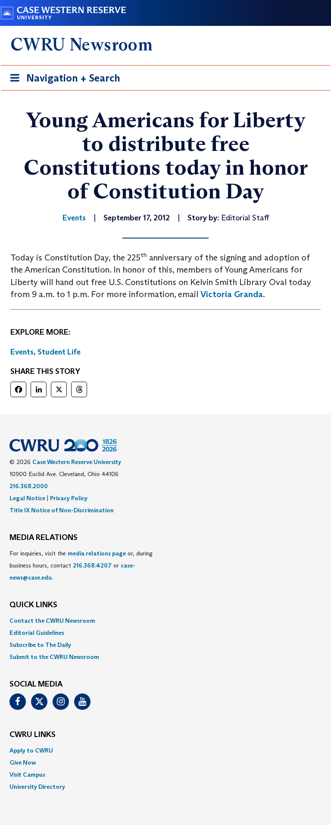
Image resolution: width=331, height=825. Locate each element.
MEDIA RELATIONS (43, 537)
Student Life (59, 352)
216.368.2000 (28, 486)
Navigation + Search (62, 80)
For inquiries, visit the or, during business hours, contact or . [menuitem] (81, 565)
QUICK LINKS (33, 605)
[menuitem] (165, 621)
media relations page (97, 553)
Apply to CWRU (31, 750)
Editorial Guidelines (36, 633)
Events (22, 352)
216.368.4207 (92, 565)
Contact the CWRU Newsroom (52, 620)
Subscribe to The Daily (40, 645)
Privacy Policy (68, 498)
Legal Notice (27, 498)
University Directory (37, 786)
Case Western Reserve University (76, 462)
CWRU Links (32, 735)
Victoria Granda (231, 294)
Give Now (22, 762)
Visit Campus (27, 774)
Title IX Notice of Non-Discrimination (61, 510)
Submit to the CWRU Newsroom (54, 657)
